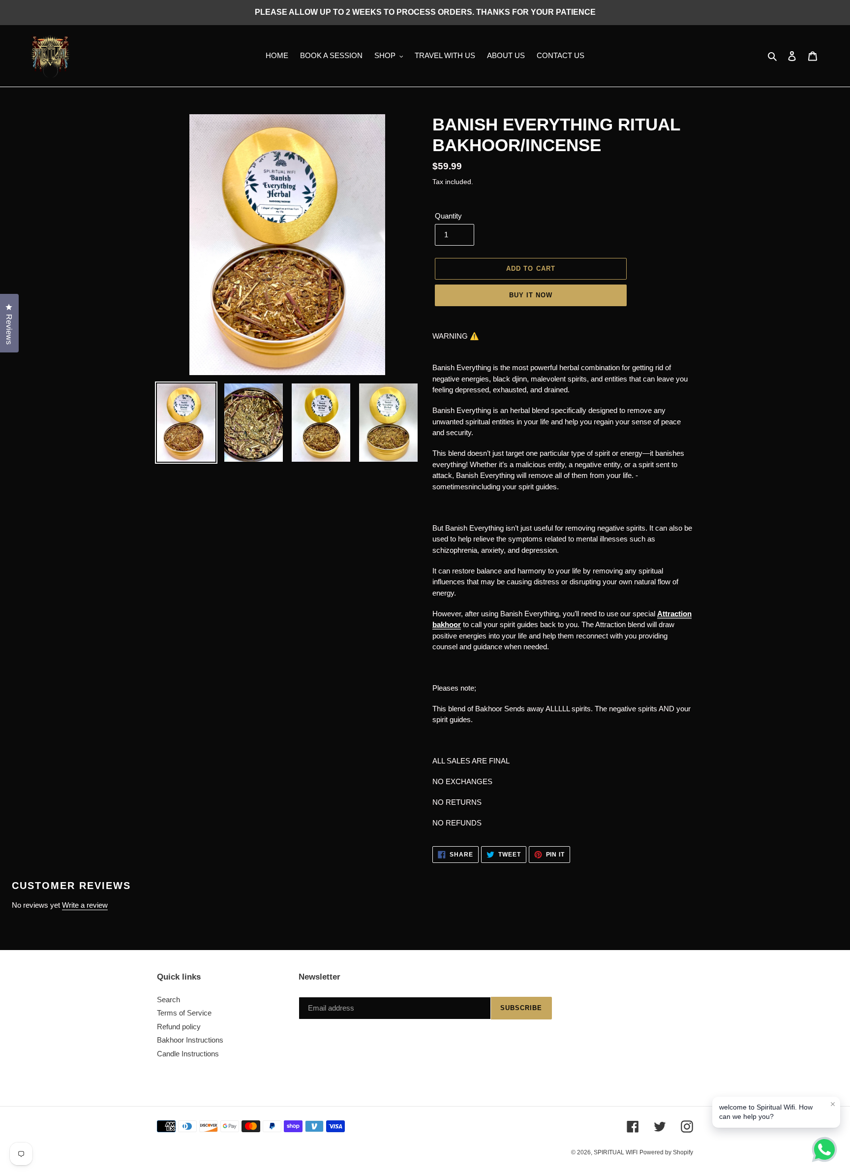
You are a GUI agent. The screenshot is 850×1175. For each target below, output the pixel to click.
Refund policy (179, 1026)
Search (168, 999)
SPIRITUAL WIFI (616, 1152)
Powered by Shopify (666, 1152)
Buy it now (530, 295)
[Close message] (832, 1104)
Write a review (85, 905)
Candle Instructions (188, 1053)
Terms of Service (184, 1013)
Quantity (448, 216)
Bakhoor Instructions (190, 1040)
